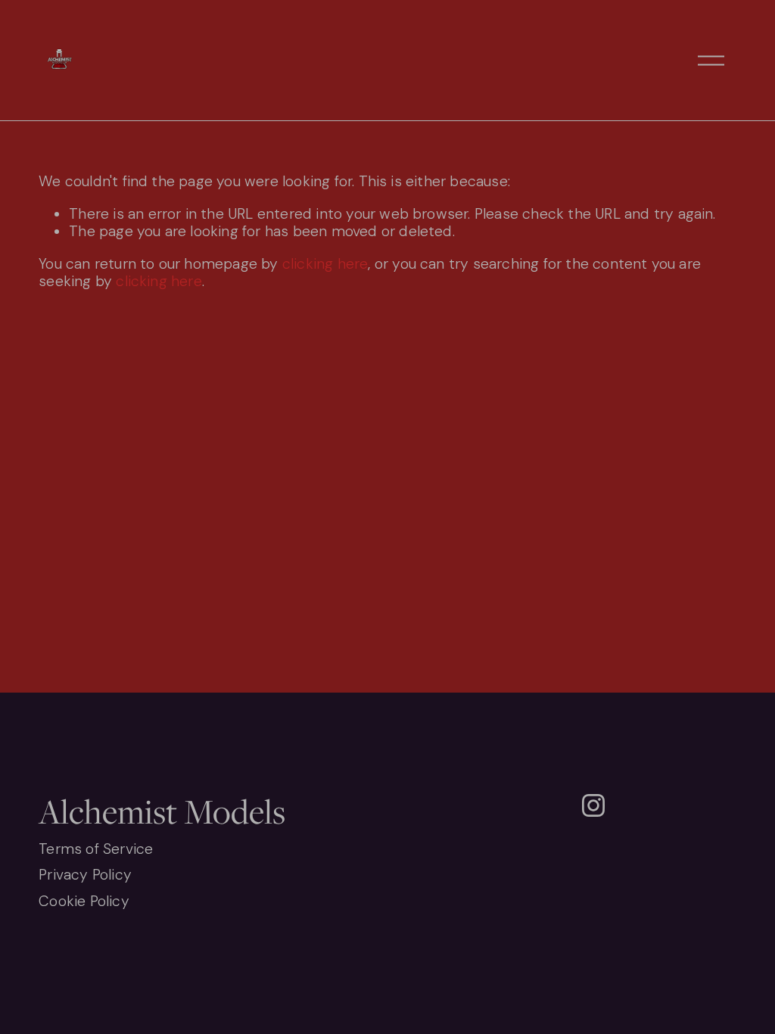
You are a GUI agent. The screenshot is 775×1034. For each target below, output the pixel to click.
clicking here (325, 263)
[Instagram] (593, 805)
